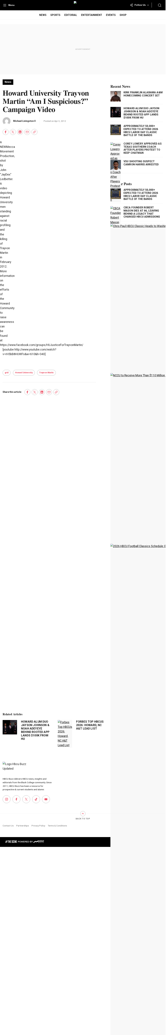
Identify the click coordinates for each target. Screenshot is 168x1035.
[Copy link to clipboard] (34, 132)
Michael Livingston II (24, 121)
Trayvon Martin (46, 372)
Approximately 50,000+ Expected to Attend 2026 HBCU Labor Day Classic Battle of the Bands (141, 131)
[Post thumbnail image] (10, 727)
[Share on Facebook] (6, 132)
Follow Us (140, 5)
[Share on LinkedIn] (20, 132)
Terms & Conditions (57, 825)
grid (6, 372)
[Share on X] (13, 132)
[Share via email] (27, 132)
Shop (123, 15)
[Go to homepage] (15, 767)
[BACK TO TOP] (82, 813)
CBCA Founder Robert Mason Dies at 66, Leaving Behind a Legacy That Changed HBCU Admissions (142, 212)
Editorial (70, 15)
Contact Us (8, 825)
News (42, 15)
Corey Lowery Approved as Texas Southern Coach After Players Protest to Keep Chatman (143, 148)
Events (111, 15)
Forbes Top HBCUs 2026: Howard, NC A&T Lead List (90, 725)
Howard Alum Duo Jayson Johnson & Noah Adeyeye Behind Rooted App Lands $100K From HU (35, 730)
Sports (55, 15)
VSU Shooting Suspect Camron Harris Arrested (141, 163)
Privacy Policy (38, 825)
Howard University (24, 372)
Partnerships (22, 825)
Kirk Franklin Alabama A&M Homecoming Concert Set (143, 94)
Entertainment (91, 15)
